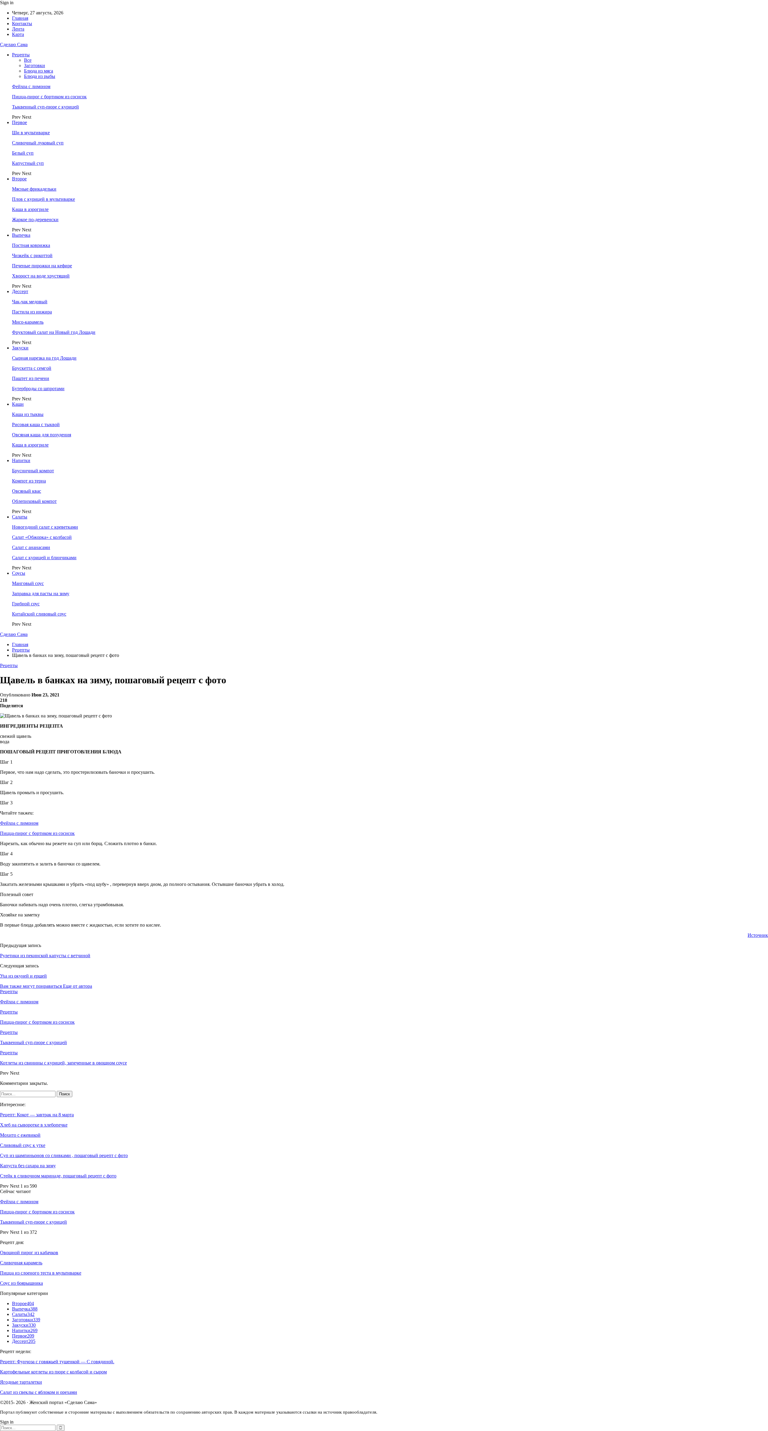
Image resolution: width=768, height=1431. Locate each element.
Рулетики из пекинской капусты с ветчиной (45, 955)
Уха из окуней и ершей (23, 975)
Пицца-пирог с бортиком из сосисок (49, 96)
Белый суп (23, 153)
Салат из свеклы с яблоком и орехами (38, 1392)
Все (28, 60)
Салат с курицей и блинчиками (44, 557)
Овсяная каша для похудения (41, 434)
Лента (18, 28)
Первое (19, 122)
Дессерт (20, 291)
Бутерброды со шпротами (38, 388)
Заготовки (34, 65)
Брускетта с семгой (31, 368)
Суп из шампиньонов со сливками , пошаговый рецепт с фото (64, 1155)
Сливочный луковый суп (38, 142)
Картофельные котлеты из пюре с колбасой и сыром (53, 1371)
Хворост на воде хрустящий (41, 275)
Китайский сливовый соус (39, 613)
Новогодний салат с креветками (45, 527)
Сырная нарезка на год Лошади (44, 358)
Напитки (21, 460)
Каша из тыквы (28, 414)
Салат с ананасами (31, 547)
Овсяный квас (26, 491)
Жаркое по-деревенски (35, 219)
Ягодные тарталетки (21, 1382)
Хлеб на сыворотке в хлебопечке (34, 1124)
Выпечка (21, 235)
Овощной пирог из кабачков (29, 1252)
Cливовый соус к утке (22, 1145)
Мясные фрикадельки (34, 188)
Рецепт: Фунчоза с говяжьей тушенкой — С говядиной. (57, 1361)
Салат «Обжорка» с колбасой (42, 537)
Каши (18, 404)
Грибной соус (26, 603)
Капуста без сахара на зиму (28, 1165)
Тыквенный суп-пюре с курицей (45, 106)
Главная (20, 18)
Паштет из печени (30, 378)
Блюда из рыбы (39, 76)
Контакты (22, 23)
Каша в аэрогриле (30, 209)
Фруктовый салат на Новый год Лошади (53, 332)
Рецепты (21, 54)
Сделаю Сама (14, 44)
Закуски (20, 347)
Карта (18, 34)
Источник (758, 935)
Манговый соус (28, 583)
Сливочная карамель (21, 1262)
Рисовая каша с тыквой (36, 424)
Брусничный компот (33, 470)
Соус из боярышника (21, 1283)
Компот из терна (29, 480)
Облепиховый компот (34, 501)
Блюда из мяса (38, 70)
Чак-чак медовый (29, 301)
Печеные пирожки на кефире (42, 265)
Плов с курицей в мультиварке (43, 199)
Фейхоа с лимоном (31, 86)
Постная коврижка (31, 245)
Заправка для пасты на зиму (40, 593)
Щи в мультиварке (31, 132)
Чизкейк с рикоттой (32, 255)
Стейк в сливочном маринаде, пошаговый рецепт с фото (58, 1175)
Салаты (19, 516)
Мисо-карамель (28, 322)
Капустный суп (28, 163)
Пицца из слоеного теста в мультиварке (40, 1272)
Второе (19, 178)
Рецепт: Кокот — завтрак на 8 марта (37, 1114)
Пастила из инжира (32, 311)
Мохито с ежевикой (20, 1135)
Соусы (18, 573)
